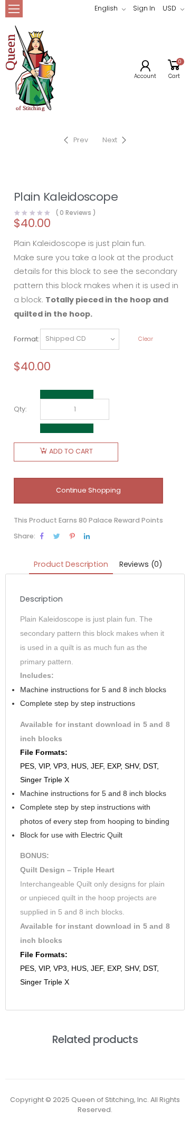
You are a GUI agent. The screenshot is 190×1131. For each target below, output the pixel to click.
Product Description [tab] (71, 564)
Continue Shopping (88, 490)
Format (26, 339)
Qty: (20, 409)
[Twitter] (56, 536)
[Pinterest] (72, 536)
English (106, 8)
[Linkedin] (87, 536)
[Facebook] (42, 536)
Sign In (144, 8)
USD (169, 8)
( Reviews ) (76, 213)
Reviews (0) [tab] (141, 564)
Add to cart (71, 451)
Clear (145, 339)
